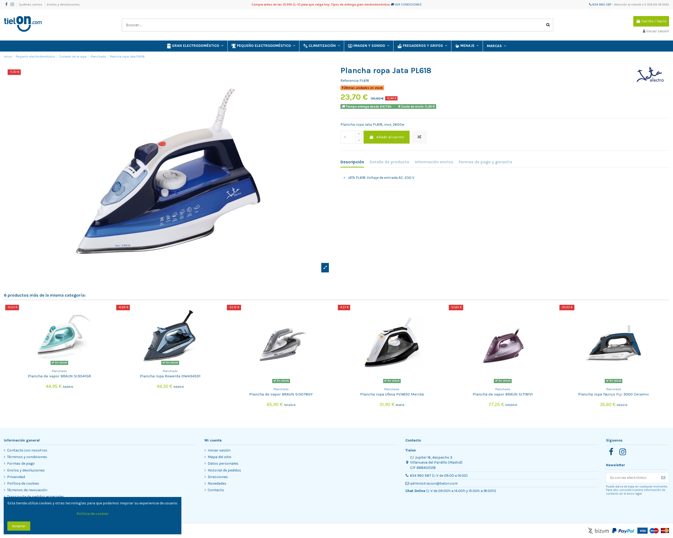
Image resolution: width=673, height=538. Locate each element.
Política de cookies (23, 483)
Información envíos (434, 161)
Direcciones (218, 477)
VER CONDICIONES (408, 4)
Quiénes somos (31, 4)
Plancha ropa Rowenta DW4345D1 (170, 376)
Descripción (352, 161)
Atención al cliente (627, 4)
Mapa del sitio (219, 457)
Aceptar (19, 526)
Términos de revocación (27, 490)
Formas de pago (21, 463)
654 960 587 (601, 4)
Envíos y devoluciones (63, 4)
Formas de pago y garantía (485, 161)
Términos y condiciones (27, 457)
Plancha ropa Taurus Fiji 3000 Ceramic (613, 394)
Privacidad (16, 477)
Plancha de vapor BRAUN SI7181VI (503, 394)
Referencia (349, 80)
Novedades (217, 483)
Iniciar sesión (219, 450)
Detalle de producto (389, 161)
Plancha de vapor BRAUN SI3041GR (59, 376)
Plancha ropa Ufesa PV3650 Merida (392, 394)
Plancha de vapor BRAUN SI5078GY (281, 394)
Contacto (216, 490)
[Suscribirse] (663, 478)
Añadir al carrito (390, 137)
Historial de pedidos (224, 470)
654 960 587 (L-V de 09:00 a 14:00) (439, 475)
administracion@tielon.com (434, 483)
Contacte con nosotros (27, 450)
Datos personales (223, 463)
